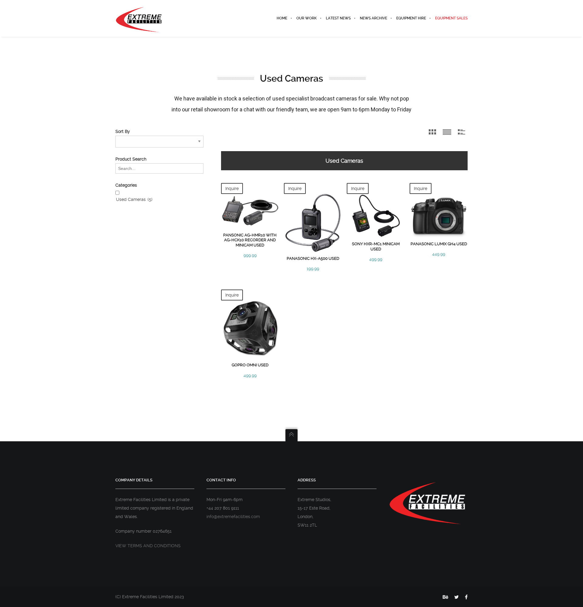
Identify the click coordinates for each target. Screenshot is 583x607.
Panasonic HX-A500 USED (313, 258)
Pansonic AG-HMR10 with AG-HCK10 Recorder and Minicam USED (250, 240)
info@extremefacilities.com (233, 516)
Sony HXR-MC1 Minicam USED (376, 246)
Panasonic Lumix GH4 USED (439, 244)
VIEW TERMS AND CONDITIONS (148, 545)
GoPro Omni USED (250, 365)
